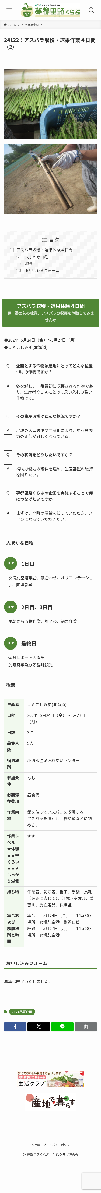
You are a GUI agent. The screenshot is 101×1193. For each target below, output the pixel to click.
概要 (29, 263)
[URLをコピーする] (86, 1026)
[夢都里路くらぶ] (50, 10)
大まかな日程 (36, 256)
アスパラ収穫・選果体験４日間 (44, 249)
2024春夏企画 (22, 1011)
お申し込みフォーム (42, 270)
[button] (15, 1026)
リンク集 (34, 1145)
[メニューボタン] (9, 10)
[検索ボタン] (91, 10)
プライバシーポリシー (58, 1145)
